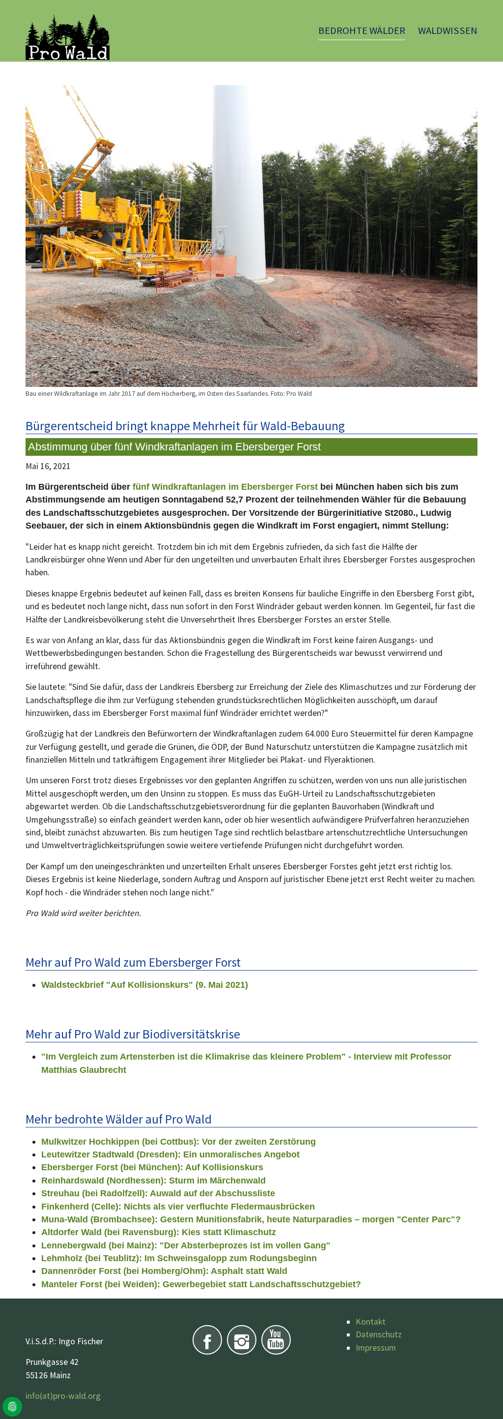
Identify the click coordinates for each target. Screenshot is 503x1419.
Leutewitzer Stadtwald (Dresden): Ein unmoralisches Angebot (170, 1154)
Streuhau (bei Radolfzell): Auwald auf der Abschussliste (158, 1193)
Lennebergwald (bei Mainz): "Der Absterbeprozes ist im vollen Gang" (186, 1245)
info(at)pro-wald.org (63, 1395)
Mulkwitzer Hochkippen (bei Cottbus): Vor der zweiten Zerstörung (178, 1142)
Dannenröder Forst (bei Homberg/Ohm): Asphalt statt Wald (164, 1271)
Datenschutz (379, 1334)
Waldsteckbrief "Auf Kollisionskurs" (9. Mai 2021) (144, 985)
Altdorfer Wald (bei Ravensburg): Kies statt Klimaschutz (158, 1232)
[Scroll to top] (480, 1396)
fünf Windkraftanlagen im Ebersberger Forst (226, 487)
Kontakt (371, 1321)
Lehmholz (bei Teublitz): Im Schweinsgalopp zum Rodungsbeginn (179, 1258)
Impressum (376, 1347)
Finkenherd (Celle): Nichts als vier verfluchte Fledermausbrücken (178, 1207)
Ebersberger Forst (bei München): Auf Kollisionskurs (152, 1167)
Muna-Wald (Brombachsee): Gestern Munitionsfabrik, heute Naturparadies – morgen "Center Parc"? (251, 1219)
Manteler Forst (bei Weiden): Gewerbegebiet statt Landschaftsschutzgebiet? (201, 1284)
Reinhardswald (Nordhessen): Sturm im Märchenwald (153, 1180)
